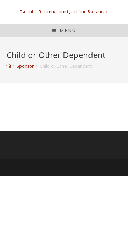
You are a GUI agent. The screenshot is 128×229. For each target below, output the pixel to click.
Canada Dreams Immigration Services (64, 11)
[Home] (8, 66)
